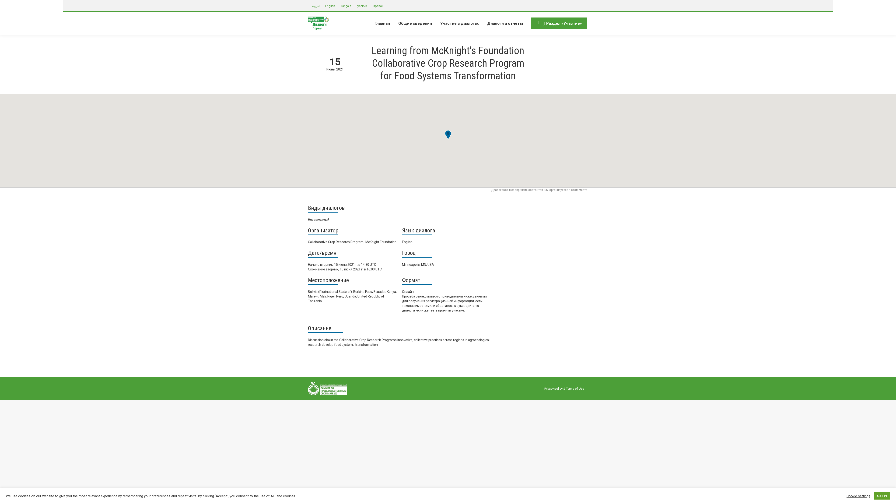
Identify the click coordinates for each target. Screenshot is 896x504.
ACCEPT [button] (882, 496)
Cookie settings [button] (858, 496)
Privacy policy (553, 388)
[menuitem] (382, 23)
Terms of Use (575, 388)
